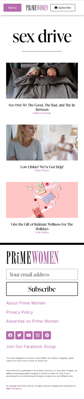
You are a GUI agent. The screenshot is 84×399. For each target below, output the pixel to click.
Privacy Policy (19, 312)
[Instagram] (38, 335)
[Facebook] (10, 335)
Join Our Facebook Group (31, 346)
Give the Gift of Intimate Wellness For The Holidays (42, 226)
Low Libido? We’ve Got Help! (42, 166)
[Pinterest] (47, 335)
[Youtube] (28, 335)
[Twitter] (19, 335)
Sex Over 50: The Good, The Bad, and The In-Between (42, 107)
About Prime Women (26, 303)
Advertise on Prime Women (32, 321)
